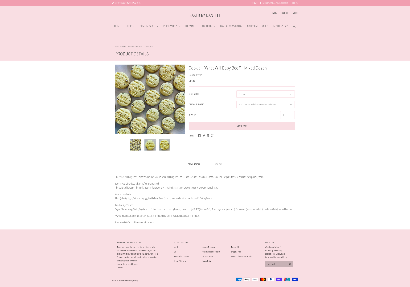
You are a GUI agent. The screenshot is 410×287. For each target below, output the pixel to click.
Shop (129, 26)
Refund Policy (235, 247)
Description (194, 164)
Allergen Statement (180, 261)
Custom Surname (196, 104)
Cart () (295, 13)
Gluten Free (194, 93)
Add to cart (242, 126)
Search (176, 247)
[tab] (194, 165)
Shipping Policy (236, 251)
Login (274, 13)
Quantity (192, 114)
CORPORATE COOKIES (257, 26)
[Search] (294, 27)
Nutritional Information (181, 256)
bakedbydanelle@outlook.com (275, 2)
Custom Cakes (148, 26)
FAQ (175, 251)
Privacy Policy (206, 261)
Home (117, 26)
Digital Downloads (231, 26)
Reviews (218, 164)
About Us (207, 26)
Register (285, 13)
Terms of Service (207, 256)
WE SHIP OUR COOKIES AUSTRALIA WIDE (126, 2)
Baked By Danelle (205, 15)
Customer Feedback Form (211, 251)
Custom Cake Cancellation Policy (241, 256)
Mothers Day (280, 26)
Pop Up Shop (170, 26)
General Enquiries (208, 247)
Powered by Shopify (131, 280)
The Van (189, 26)
